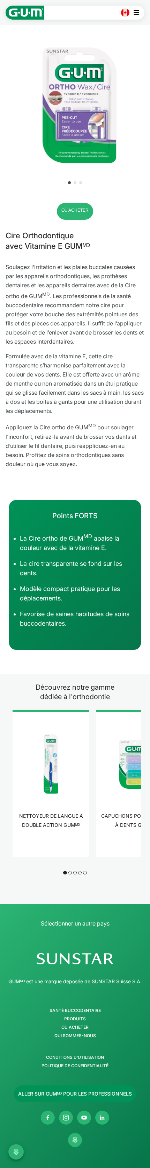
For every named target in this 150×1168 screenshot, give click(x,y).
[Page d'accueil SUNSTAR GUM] (25, 13)
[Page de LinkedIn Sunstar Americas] (102, 1118)
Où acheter (75, 1027)
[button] (69, 182)
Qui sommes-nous (75, 1036)
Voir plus (51, 847)
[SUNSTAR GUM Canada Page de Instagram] (66, 1118)
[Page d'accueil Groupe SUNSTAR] (75, 959)
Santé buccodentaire (75, 1010)
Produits (75, 1019)
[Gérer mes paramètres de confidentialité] (75, 1140)
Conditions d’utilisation (75, 1057)
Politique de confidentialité (75, 1066)
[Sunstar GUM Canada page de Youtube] (84, 1118)
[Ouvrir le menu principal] (138, 13)
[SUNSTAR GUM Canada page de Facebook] (48, 1118)
